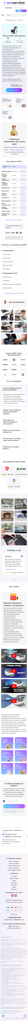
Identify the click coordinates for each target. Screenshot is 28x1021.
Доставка (14, 882)
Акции (14, 880)
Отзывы (14, 887)
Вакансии (14, 889)
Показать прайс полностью (14, 220)
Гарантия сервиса (14, 878)
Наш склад (14, 885)
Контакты (14, 914)
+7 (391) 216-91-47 (21, 10)
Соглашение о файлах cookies (14, 902)
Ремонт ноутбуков (14, 863)
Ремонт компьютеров (14, 865)
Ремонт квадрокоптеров (14, 870)
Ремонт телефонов (14, 861)
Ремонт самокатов (14, 868)
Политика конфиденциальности (14, 900)
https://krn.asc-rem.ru (8, 1010)
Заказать (23, 171)
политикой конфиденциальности (12, 811)
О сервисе (14, 876)
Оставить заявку (14, 90)
